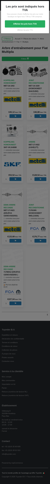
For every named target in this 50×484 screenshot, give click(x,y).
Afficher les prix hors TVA (25, 24)
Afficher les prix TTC (25, 30)
